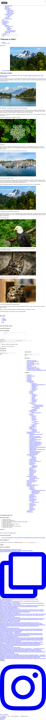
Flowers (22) (31, 464)
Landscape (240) (32, 467)
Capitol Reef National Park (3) (35, 439)
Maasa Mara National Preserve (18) (38, 384)
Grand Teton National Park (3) (35, 443)
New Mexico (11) (32, 500)
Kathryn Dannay (4, 75)
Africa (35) (31, 382)
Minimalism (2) (32, 469)
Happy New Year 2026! (31, 366)
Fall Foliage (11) (32, 463)
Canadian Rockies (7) (33, 410)
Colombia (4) (34, 430)
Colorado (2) (31, 494)
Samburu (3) (34, 387)
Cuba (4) (31, 413)
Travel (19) (29, 483)
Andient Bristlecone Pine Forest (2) (36, 434)
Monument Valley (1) (33, 446)
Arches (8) (31, 435)
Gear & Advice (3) (33, 477)
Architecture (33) (32, 459)
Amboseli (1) (34, 383)
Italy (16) (33, 420)
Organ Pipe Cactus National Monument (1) (37, 447)
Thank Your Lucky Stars (31, 360)
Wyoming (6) (31, 509)
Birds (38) (34, 456)
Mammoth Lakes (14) (36, 491)
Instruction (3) (32, 479)
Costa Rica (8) (32, 411)
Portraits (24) (31, 473)
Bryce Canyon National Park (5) (35, 437)
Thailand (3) (34, 400)
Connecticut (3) (32, 495)
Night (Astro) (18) (32, 470)
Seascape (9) (29, 482)
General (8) (29, 379)
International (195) (30, 381)
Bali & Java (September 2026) (33, 361)
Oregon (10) (31, 503)
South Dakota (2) (32, 505)
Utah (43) (31, 507)
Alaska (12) (31, 487)
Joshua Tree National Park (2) (35, 445)
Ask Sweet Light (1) (31, 375)
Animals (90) (31, 455)
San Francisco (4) (35, 493)
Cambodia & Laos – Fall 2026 (33, 368)
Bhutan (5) (34, 394)
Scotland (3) (34, 424)
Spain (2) (33, 425)
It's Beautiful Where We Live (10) (33, 432)
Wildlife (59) (31, 475)
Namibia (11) (34, 386)
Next (4, 45)
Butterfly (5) (34, 457)
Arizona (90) (31, 488)
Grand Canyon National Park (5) (35, 442)
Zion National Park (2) (33, 453)
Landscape (30, 75)
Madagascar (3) (35, 385)
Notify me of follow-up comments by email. (9, 344)
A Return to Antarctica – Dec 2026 (33, 369)
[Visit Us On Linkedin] (40, 537)
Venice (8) (36, 421)
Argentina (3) (34, 429)
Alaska (26, 75)
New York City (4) (35, 502)
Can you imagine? (30, 362)
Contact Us (12, 532)
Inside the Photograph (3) (34, 478)
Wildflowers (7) (35, 466)
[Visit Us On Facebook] (6, 537)
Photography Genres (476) (32, 454)
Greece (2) (34, 418)
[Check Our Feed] (32, 537)
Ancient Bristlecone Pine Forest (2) (38, 490)
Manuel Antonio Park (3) (36, 412)
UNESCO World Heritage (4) (32, 484)
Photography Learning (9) (32, 476)
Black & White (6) (32, 460)
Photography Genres (36, 75)
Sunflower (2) (34, 465)
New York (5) (32, 501)
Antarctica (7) (32, 391)
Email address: (25, 542)
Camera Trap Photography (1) (35, 461)
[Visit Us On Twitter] (15, 537)
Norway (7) (34, 422)
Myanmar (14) (34, 399)
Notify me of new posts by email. (7, 346)
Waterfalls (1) (29, 510)
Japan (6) (33, 398)
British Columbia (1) (36, 407)
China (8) (33, 396)
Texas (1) (31, 506)
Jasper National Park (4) (38, 406)
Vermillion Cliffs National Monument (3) (37, 449)
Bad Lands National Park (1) (34, 436)
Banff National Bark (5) (38, 405)
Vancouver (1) (37, 408)
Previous (1, 45)
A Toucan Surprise (30, 364)
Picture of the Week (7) (31, 481)
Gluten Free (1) (30, 380)
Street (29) (31, 474)
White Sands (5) (32, 450)
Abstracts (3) (29, 374)
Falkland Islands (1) (33, 426)
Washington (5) (32, 508)
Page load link (2, 718)
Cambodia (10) (35, 395)
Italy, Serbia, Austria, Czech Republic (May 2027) (36, 370)
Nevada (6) (31, 497)
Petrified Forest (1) (33, 448)
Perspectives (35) (32, 471)
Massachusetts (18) (33, 496)
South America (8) (32, 428)
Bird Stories (29, 365)
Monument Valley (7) (36, 492)
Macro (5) (31, 468)
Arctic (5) (31, 392)
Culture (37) (29, 378)
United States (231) (30, 486)
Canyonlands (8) (32, 438)
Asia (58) (31, 393)
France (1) (34, 416)
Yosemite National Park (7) (34, 452)
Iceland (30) (31, 427)
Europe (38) (31, 414)
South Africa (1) (35, 388)
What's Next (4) (30, 511)
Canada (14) (31, 402)
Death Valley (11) (32, 440)
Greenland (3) (34, 419)
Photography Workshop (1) (32, 480)
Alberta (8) (34, 404)
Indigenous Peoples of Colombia (33, 363)
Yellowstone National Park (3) (35, 451)
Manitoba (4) (34, 409)
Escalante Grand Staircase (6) (35, 441)
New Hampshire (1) (33, 498)
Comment (2, 339)
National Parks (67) (30, 433)
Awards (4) (29, 377)
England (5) (34, 415)
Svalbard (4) (36, 423)
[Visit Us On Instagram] (23, 537)
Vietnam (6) (34, 401)
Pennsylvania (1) (32, 504)
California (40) (32, 489)
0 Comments (4, 76)
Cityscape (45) (32, 462)
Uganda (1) (34, 390)
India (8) (33, 397)
